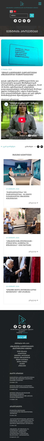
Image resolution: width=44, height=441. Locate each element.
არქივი (22, 364)
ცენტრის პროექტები (22, 355)
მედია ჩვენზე (22, 362)
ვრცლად (33, 203)
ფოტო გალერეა (22, 359)
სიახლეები (22, 353)
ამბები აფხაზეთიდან (22, 357)
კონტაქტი (22, 366)
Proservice (25, 332)
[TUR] (15, 11)
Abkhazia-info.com (22, 343)
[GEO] (11, 11)
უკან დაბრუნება (8, 146)
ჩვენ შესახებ (22, 351)
